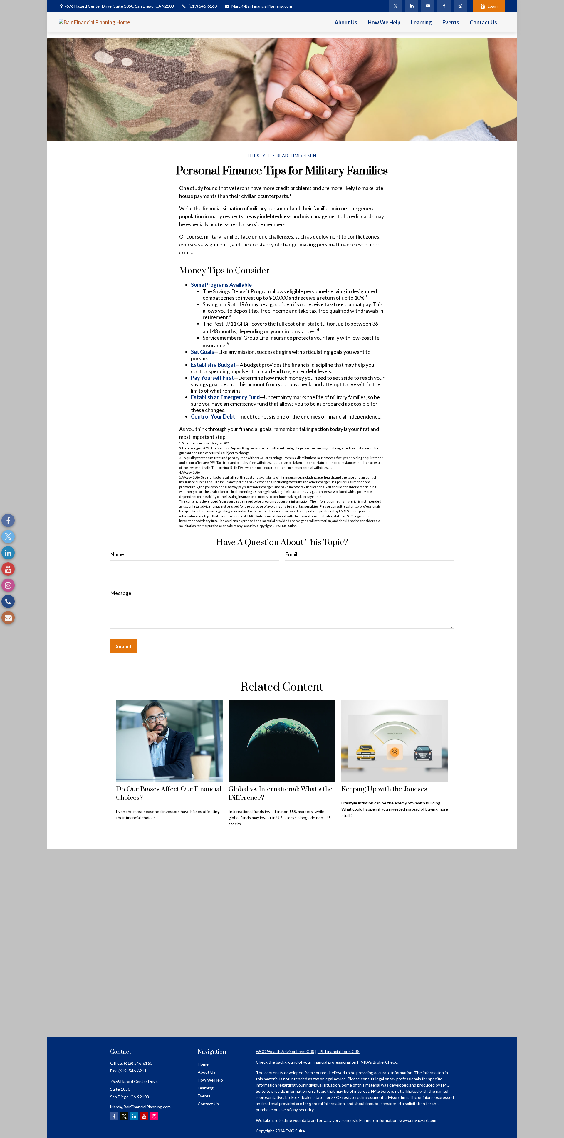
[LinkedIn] (411, 6)
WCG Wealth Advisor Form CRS (285, 1051)
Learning (206, 1087)
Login (493, 6)
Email (291, 554)
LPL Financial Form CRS (339, 1051)
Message (120, 593)
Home (203, 1064)
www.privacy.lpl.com (418, 1120)
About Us (206, 1071)
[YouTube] (427, 6)
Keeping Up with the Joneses (384, 789)
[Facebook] (444, 6)
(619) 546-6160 (203, 6)
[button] (346, 22)
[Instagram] (460, 6)
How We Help (210, 1079)
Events (204, 1095)
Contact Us (208, 1103)
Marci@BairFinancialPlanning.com (261, 6)
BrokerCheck (385, 1061)
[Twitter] (395, 6)
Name (117, 554)
